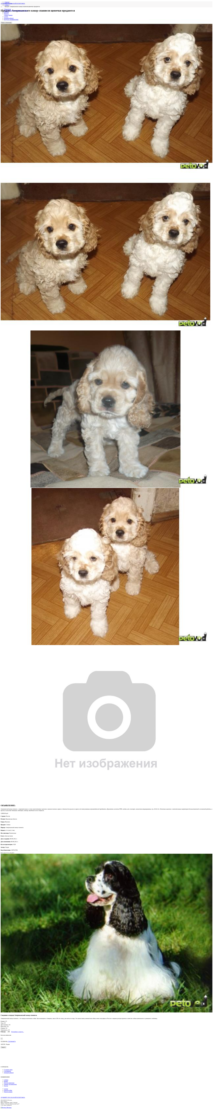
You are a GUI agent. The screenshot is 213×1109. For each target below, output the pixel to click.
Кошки (10, 10)
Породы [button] (6, 13)
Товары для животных (10, 1084)
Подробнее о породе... (17, 1031)
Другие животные (18, 10)
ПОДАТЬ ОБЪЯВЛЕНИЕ (11, 19)
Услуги (25, 10)
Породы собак (8, 1090)
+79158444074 (11, 1041)
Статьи (6, 16)
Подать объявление (6, 22)
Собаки (6, 10)
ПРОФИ (6, 12)
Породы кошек (8, 1092)
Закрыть (3, 1047)
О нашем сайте (8, 1069)
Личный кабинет (9, 18)
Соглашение (7, 1071)
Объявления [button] (7, 9)
